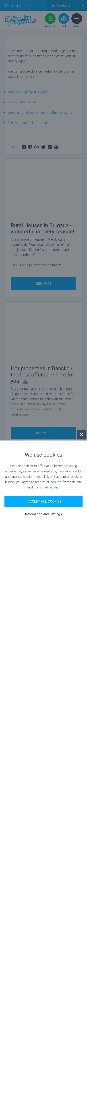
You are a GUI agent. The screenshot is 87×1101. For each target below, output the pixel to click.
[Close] (81, 434)
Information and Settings (43, 514)
